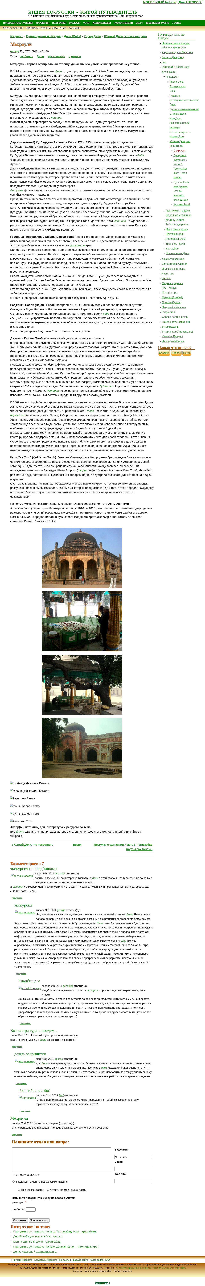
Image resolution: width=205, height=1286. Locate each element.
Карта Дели (172, 248)
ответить (17, 898)
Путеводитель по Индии (18, 22)
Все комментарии (31, 1189)
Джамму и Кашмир (173, 259)
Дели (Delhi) (72, 36)
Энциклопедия (101, 22)
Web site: (121, 1174)
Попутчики (59, 22)
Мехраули (19, 1118)
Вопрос (176, 353)
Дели (40, 56)
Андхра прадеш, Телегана (177, 52)
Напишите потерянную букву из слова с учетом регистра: (43, 1200)
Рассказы (74, 22)
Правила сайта (79, 1259)
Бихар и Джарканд (173, 57)
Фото (86, 22)
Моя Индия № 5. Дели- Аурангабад (37, 1241)
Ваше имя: (122, 1149)
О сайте (176, 22)
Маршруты (42, 22)
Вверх (77, 844)
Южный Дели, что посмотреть (125, 36)
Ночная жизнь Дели (177, 253)
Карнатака (168, 273)
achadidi (60, 873)
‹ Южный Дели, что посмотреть (32, 844)
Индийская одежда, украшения (45, 28)
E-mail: (119, 1161)
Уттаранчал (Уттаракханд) (177, 331)
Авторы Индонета (22, 1259)
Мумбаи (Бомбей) (172, 297)
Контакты (64, 1259)
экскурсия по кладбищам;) (33, 868)
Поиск (186, 353)
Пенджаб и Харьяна (174, 307)
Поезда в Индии (13, 28)
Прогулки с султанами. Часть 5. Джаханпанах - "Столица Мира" (55, 1246)
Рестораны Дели (175, 238)
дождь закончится (30, 1053)
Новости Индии (123, 22)
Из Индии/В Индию (173, 341)
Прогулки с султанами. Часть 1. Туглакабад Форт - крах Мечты (55, 1231)
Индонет (16, 36)
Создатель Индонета (45, 1259)
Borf (61, 1095)
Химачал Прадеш (172, 336)
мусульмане (56, 56)
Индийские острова (173, 268)
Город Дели (92, 36)
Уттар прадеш (170, 326)
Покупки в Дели (175, 234)
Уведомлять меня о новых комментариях (41, 1181)
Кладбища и (29, 980)
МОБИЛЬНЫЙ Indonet (159, 2)
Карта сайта (96, 1259)
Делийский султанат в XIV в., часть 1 (38, 1236)
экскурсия (23, 905)
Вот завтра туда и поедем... (33, 1030)
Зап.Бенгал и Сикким (174, 263)
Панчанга (74, 28)
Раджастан (168, 312)
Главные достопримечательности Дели (184, 100)
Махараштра (169, 292)
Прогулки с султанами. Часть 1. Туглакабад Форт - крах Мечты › (123, 847)
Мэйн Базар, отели (177, 229)
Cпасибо (164, 353)
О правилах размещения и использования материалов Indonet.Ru (151, 1267)
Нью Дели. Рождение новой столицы (179, 123)
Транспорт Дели (175, 243)
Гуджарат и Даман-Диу (175, 67)
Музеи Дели (177, 81)
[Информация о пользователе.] (22, 876)
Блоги (139, 22)
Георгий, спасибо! (34, 1090)
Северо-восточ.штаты (175, 317)
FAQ (107, 1259)
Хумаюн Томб (181, 204)
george (14, 51)
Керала (166, 278)
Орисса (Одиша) (171, 302)
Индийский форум (157, 22)
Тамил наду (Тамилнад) (176, 321)
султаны (75, 56)
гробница (26, 56)
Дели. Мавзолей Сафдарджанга (35, 1251)
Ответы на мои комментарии (67, 1189)
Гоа (164, 62)
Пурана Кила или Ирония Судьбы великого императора (181, 191)
